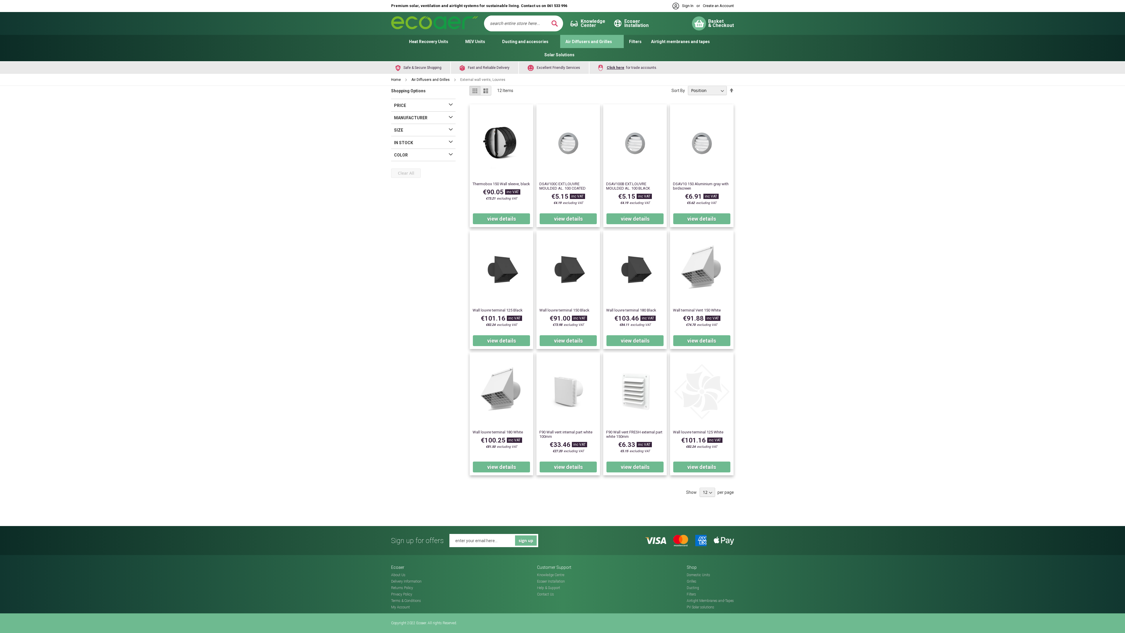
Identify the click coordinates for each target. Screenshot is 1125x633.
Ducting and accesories (525, 41)
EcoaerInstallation (636, 23)
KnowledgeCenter (593, 23)
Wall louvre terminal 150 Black (564, 310)
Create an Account (718, 6)
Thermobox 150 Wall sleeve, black (501, 184)
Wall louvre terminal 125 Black (498, 310)
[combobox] (519, 23)
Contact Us (545, 594)
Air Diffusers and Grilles (588, 41)
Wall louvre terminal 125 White (698, 432)
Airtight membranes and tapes (680, 41)
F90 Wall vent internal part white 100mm (565, 434)
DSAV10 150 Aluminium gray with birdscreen (701, 186)
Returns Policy (402, 588)
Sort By (678, 90)
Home (396, 80)
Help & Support (548, 588)
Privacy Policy (401, 594)
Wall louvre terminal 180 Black (631, 310)
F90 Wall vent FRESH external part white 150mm (634, 434)
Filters (635, 41)
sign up (526, 540)
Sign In (687, 6)
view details (501, 219)
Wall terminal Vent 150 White (697, 310)
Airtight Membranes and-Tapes (710, 601)
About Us (398, 575)
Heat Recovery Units (428, 41)
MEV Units (475, 41)
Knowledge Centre (550, 575)
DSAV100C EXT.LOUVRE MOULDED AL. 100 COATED (562, 186)
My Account (400, 607)
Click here (615, 68)
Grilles (691, 581)
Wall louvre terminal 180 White (498, 432)
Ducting (693, 588)
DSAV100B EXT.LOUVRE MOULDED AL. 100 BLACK (628, 186)
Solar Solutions (559, 54)
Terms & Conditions (406, 601)
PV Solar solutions (700, 607)
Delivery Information (406, 581)
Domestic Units (698, 575)
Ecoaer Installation (551, 581)
